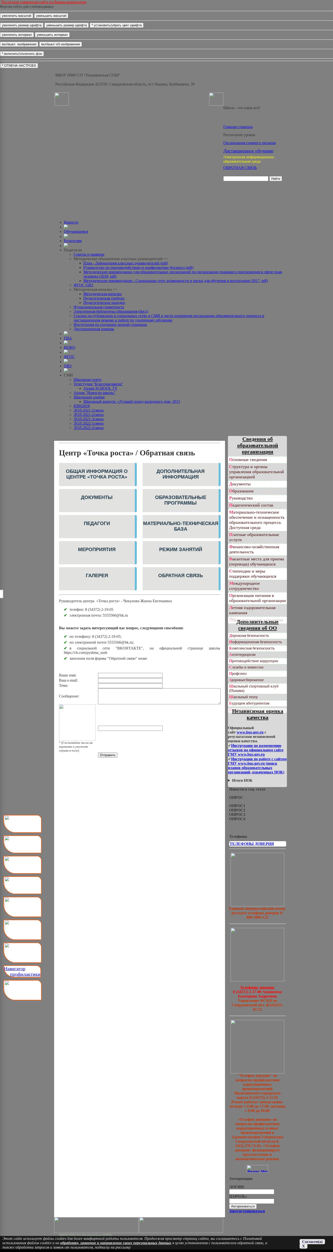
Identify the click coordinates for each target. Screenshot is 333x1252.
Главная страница (238, 127)
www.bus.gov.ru (250, 732)
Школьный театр (243, 697)
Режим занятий (180, 549)
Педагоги (97, 523)
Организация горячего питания (249, 143)
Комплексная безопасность (251, 648)
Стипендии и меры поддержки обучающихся (252, 574)
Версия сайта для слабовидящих (27, 6)
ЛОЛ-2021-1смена (89, 410)
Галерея (97, 575)
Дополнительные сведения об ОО (257, 625)
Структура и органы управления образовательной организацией (256, 471)
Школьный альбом (89, 397)
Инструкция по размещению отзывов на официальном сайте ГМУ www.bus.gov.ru (256, 750)
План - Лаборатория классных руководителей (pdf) (125, 263)
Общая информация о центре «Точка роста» (97, 474)
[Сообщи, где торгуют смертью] (257, 980)
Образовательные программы (180, 500)
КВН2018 (82, 406)
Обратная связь (180, 575)
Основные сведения (248, 459)
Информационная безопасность (255, 642)
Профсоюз (237, 673)
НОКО (69, 347)
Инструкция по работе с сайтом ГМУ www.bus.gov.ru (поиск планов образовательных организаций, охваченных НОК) (257, 765)
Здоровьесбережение (246, 680)
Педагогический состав (251, 505)
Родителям (73, 241)
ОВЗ (67, 366)
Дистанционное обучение (248, 150)
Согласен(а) (312, 1242)
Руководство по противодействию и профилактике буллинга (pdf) (138, 267)
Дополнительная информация (181, 474)
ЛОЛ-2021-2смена (89, 415)
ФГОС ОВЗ (83, 285)
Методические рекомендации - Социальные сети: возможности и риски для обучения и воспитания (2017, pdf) (175, 281)
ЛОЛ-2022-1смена (89, 423)
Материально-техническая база (180, 526)
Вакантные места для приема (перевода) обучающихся (256, 561)
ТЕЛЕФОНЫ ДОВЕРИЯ (252, 844)
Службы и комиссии (246, 667)
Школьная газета (87, 379)
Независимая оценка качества (257, 714)
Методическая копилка (102, 294)
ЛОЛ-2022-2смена (89, 428)
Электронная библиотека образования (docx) (111, 311)
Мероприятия (97, 549)
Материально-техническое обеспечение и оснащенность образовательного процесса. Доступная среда (256, 520)
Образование (241, 491)
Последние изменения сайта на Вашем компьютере (44, 2)
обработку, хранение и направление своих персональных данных (115, 1243)
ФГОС (69, 357)
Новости (71, 222)
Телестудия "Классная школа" (98, 384)
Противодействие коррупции (253, 661)
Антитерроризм (242, 654)
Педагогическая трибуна (103, 298)
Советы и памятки (89, 254)
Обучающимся (76, 231)
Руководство (241, 498)
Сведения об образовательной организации (257, 445)
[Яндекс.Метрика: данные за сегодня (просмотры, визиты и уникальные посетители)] (257, 1169)
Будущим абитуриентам (249, 703)
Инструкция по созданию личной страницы (110, 324)
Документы (97, 497)
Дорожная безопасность (249, 635)
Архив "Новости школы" (95, 393)
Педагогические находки (104, 303)
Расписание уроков (239, 135)
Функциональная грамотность (99, 307)
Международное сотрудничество (244, 586)
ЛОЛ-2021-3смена (89, 419)
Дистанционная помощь (94, 329)
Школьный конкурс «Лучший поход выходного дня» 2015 (131, 401)
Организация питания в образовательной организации (257, 598)
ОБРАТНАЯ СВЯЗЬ (240, 168)
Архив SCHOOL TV (100, 388)
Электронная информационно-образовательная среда (249, 159)
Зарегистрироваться (247, 1211)
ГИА (68, 338)
